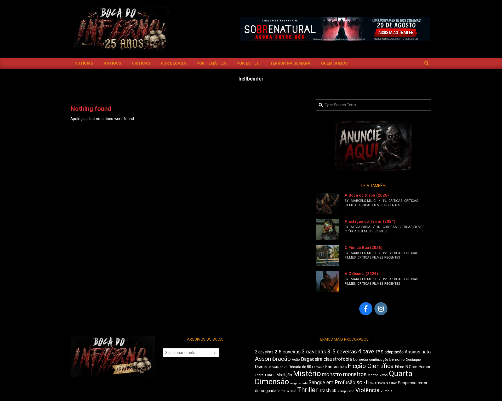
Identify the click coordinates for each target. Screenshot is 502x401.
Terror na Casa (286, 391)
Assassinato (418, 351)
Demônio (397, 359)
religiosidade (298, 383)
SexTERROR (377, 383)
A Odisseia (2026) (361, 273)
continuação (378, 360)
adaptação (394, 352)
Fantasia (318, 367)
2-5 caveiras (288, 351)
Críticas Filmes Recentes (378, 205)
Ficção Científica (371, 366)
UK (334, 390)
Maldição (284, 375)
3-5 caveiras (342, 351)
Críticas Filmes (411, 227)
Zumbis (386, 391)
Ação (296, 360)
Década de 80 (300, 367)
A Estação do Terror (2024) (370, 221)
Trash (325, 390)
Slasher (391, 383)
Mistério (307, 373)
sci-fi (362, 382)
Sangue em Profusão (332, 383)
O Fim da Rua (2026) (364, 247)
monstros (355, 374)
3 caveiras (314, 351)
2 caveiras (264, 352)
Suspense (407, 382)
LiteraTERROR (265, 375)
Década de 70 (278, 367)
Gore (413, 366)
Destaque (413, 360)
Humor (424, 366)
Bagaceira (311, 359)
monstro (332, 374)
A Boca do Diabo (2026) (367, 195)
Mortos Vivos (378, 375)
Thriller (307, 390)
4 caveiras (371, 351)
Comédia (360, 359)
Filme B (401, 366)
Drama (261, 366)
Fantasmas (336, 366)
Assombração (273, 359)
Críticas (396, 201)
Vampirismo (346, 391)
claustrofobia (337, 359)
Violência (367, 390)
